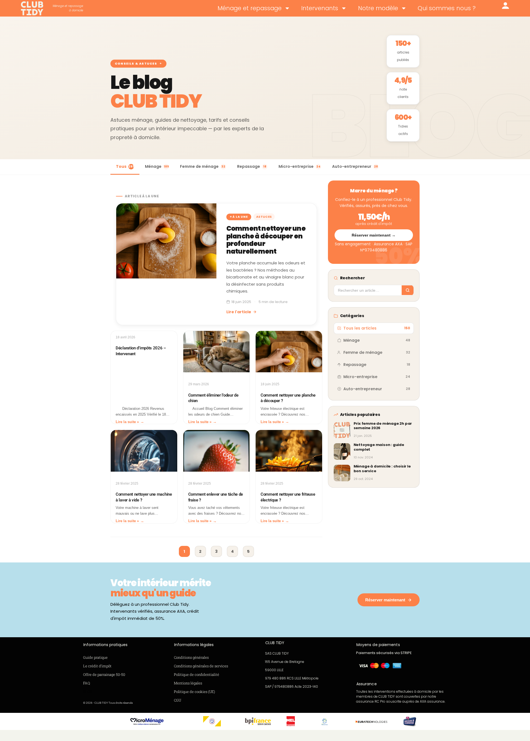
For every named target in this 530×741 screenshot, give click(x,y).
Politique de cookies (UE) (194, 691)
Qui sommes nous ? (447, 8)
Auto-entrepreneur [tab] (355, 166)
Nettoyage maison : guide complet (379, 447)
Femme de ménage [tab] (202, 166)
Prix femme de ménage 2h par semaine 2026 (383, 426)
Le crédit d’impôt (97, 665)
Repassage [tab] (251, 166)
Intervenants (319, 8)
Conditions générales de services (201, 665)
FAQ (86, 683)
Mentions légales (188, 683)
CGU (177, 700)
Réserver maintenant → (374, 235)
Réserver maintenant (385, 599)
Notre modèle (378, 8)
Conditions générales (191, 657)
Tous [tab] (125, 166)
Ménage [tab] (157, 166)
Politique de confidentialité (196, 674)
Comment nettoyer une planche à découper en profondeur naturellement (266, 240)
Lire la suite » (127, 422)
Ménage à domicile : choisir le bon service (382, 469)
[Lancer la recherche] (408, 290)
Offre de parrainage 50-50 (104, 674)
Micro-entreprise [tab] (299, 166)
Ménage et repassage (250, 8)
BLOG (87, 691)
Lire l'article (238, 312)
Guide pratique (95, 657)
